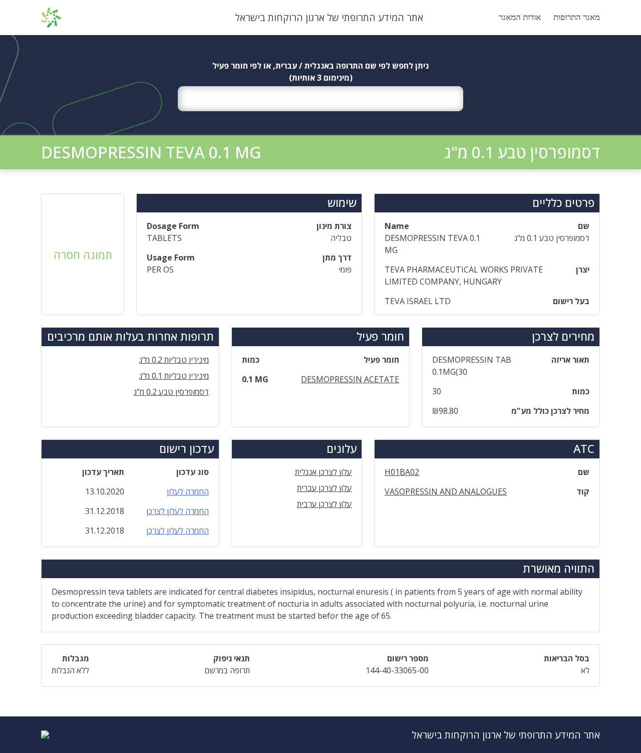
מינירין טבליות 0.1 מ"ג (174, 375)
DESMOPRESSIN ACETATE (350, 379)
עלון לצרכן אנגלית (323, 471)
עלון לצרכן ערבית (324, 504)
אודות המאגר (520, 17)
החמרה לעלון (188, 491)
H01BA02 (402, 471)
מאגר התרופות (576, 17)
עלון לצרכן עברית (324, 487)
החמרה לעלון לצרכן (177, 511)
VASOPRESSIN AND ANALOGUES (446, 491)
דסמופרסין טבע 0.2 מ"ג (171, 391)
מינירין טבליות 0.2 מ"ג (174, 359)
